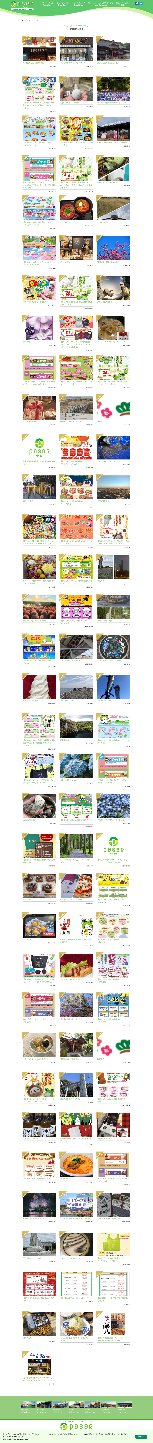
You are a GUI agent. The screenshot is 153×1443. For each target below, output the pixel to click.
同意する (141, 1436)
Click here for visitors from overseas (15, 1439)
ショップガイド (63, 4)
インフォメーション (46, 4)
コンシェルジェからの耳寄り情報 (100, 4)
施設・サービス (122, 4)
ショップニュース (78, 4)
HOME (23, 21)
